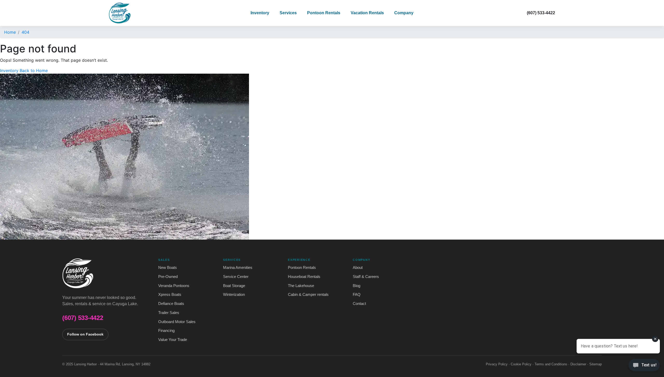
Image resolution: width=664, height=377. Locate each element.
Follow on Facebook (85, 334)
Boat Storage (234, 286)
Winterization (234, 294)
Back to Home (34, 70)
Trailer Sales (168, 313)
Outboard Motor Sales (177, 322)
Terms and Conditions (551, 364)
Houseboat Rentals (304, 277)
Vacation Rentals (367, 13)
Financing (166, 331)
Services (288, 13)
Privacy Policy (497, 364)
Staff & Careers (366, 277)
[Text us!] (644, 366)
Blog (356, 286)
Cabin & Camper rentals (308, 294)
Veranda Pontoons (173, 286)
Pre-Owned (168, 277)
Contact (359, 304)
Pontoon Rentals (323, 13)
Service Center (235, 277)
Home (10, 32)
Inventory (260, 13)
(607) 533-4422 (541, 13)
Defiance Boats (171, 304)
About (358, 268)
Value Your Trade (172, 340)
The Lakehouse (301, 286)
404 (25, 32)
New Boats (167, 268)
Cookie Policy (521, 364)
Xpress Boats (169, 294)
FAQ (357, 294)
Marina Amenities (237, 268)
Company (403, 13)
